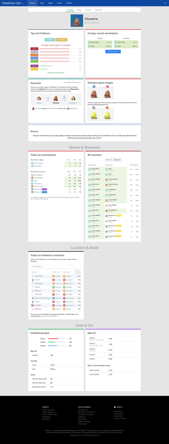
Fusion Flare (69, 291)
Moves (79, 10)
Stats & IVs (98, 10)
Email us (119, 407)
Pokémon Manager (84, 421)
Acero (34, 52)
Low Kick (57, 294)
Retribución (40, 192)
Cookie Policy (118, 416)
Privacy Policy (118, 411)
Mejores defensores (48, 412)
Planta (34, 61)
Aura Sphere (69, 280)
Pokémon (32, 3)
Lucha (34, 49)
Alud (92, 46)
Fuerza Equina (38, 186)
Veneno (34, 66)
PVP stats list (46, 419)
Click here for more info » (49, 316)
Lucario (37, 280)
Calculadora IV (82, 410)
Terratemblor (38, 178)
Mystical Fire (69, 283)
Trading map (82, 424)
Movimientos (46, 417)
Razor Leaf (58, 287)
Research (69, 3)
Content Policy (118, 414)
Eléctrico (34, 69)
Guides (50, 3)
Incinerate (58, 276)
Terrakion (37, 305)
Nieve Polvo (95, 42)
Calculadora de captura (85, 414)
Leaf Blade (69, 287)
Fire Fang (57, 291)
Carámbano (38, 183)
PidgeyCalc (81, 417)
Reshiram (37, 291)
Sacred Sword (69, 305)
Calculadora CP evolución (86, 412)
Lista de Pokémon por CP (50, 414)
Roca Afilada (38, 175)
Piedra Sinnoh (52, 108)
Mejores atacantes (48, 410)
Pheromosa (38, 294)
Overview (70, 10)
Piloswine (38, 108)
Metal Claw (58, 298)
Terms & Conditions (120, 418)
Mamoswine (73, 108)
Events (59, 3)
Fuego (34, 55)
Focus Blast (69, 294)
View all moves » (113, 51)
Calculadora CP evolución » (72, 82)
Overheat (68, 276)
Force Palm (58, 280)
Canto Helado (38, 163)
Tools (42, 3)
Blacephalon (38, 276)
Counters (88, 10)
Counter (57, 302)
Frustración (40, 189)
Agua (34, 58)
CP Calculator (82, 419)
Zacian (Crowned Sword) (42, 298)
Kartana (37, 287)
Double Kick (58, 305)
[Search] (165, 3)
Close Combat (70, 298)
